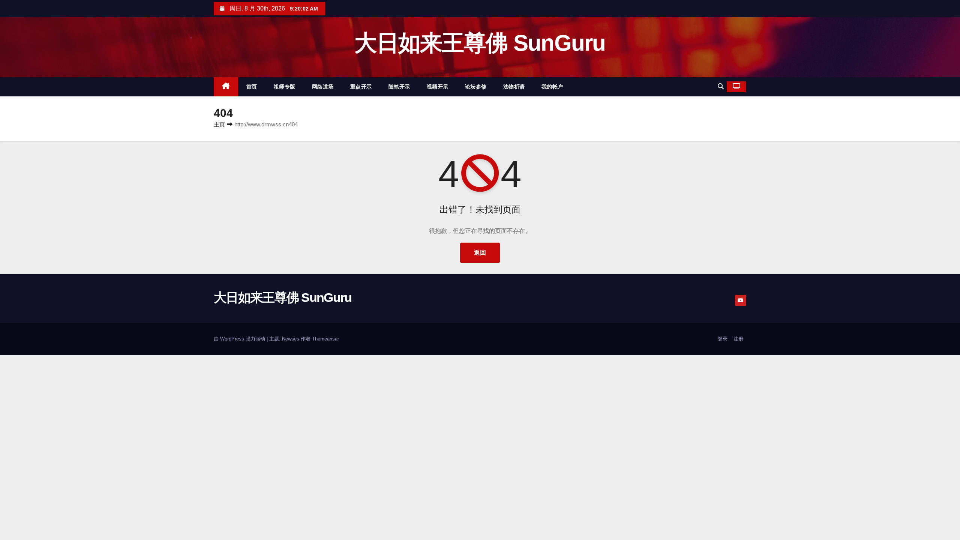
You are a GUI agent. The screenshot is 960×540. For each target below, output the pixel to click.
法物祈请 (514, 87)
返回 (480, 252)
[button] (721, 86)
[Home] (226, 86)
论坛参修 (476, 87)
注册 (738, 339)
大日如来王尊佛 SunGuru (480, 43)
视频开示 (437, 87)
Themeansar (325, 339)
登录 (723, 339)
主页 (219, 124)
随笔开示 (399, 87)
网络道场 (323, 87)
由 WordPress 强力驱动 (240, 339)
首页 (251, 87)
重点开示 (361, 87)
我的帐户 (552, 87)
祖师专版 (285, 87)
